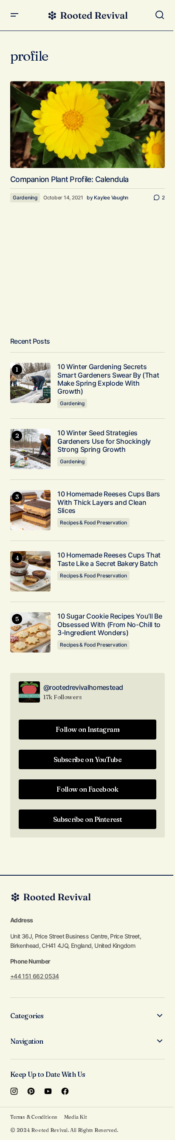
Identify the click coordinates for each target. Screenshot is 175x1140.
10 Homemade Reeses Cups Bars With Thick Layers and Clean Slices (108, 502)
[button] (14, 15)
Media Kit (75, 1117)
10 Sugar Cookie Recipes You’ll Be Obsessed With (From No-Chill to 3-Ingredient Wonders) (109, 624)
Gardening (25, 197)
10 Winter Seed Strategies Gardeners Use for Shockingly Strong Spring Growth (104, 441)
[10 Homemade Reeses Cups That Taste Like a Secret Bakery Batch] (30, 571)
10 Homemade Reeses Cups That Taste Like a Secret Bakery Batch (109, 559)
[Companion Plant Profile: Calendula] (87, 124)
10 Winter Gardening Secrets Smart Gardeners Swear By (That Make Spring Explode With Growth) (108, 379)
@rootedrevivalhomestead (83, 687)
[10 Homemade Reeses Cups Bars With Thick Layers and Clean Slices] (30, 510)
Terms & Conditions (33, 1117)
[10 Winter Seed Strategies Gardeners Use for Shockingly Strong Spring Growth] (30, 449)
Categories (27, 1015)
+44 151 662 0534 (34, 976)
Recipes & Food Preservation (93, 522)
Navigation (26, 1041)
